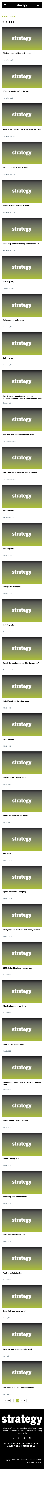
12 (25, 1401)
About (7, 1443)
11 (21, 1401)
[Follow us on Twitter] (24, 1439)
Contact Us (32, 1443)
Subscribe (18, 1443)
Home (5, 16)
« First (7, 1401)
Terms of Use (30, 1446)
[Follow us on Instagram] (29, 1439)
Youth (12, 16)
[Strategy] (22, 5)
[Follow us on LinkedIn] (13, 1439)
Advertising (14, 1446)
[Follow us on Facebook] (18, 1439)
